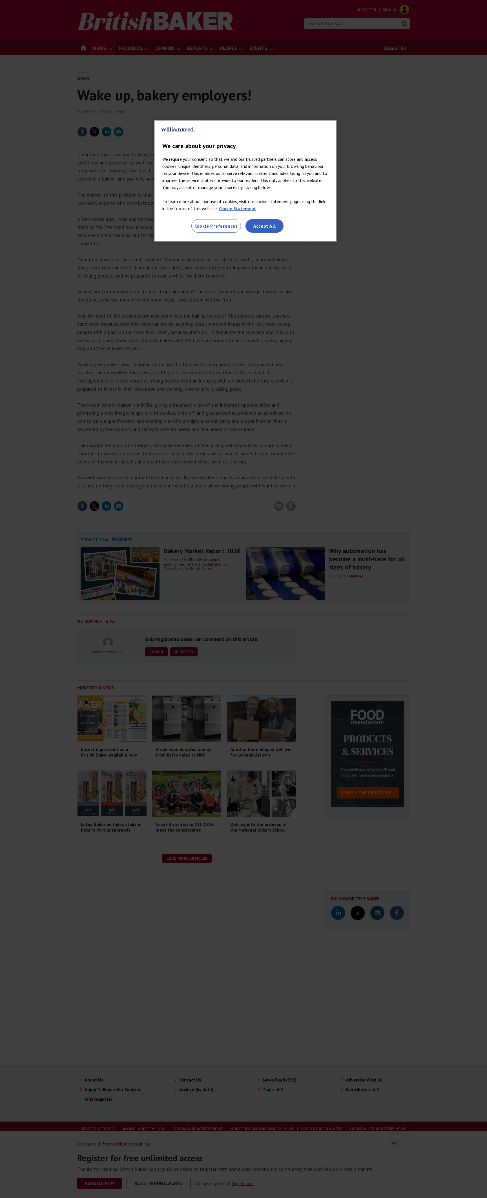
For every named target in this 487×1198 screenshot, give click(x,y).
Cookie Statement (237, 208)
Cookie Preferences (216, 226)
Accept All (264, 226)
